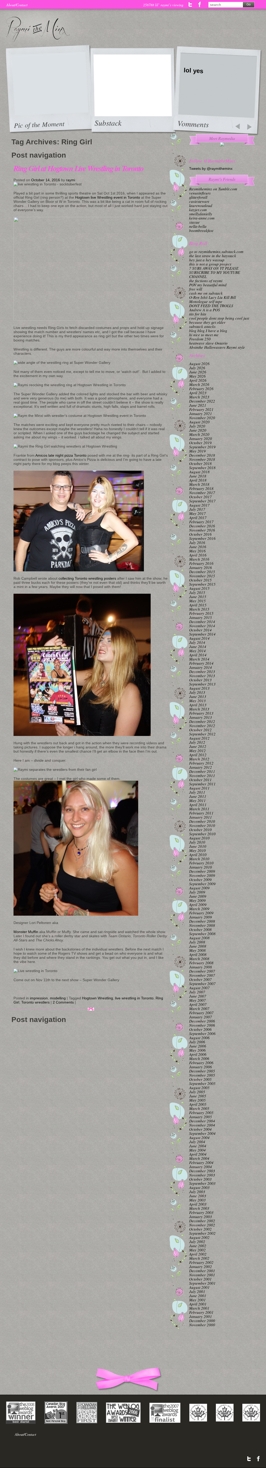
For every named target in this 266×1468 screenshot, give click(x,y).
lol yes (193, 70)
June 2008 (197, 946)
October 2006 (200, 1029)
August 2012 (199, 738)
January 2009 (200, 917)
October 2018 (200, 463)
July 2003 (197, 1191)
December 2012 (202, 721)
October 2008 (200, 929)
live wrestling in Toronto (134, 998)
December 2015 (202, 571)
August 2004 (199, 1137)
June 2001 (197, 1295)
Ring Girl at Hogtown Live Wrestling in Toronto (78, 168)
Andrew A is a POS (204, 309)
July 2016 (197, 542)
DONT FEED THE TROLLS (211, 305)
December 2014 (202, 621)
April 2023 (198, 392)
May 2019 (197, 451)
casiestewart (199, 201)
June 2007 (197, 996)
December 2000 (202, 1320)
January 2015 (200, 617)
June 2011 (197, 796)
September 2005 (202, 1083)
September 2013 (202, 684)
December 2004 (202, 1120)
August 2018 (199, 471)
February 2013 (201, 713)
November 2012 (202, 725)
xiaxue (194, 222)
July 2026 (197, 367)
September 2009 (202, 883)
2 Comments (63, 1002)
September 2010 (202, 833)
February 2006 (201, 1062)
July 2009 (197, 892)
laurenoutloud (200, 205)
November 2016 (202, 530)
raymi (70, 180)
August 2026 (199, 363)
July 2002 (197, 1241)
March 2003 (199, 1208)
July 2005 (197, 1091)
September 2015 (202, 584)
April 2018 (198, 480)
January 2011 (200, 817)
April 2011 (198, 804)
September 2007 (202, 983)
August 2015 (199, 588)
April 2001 (198, 1304)
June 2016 (197, 546)
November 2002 (202, 1224)
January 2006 (200, 1066)
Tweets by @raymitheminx (210, 168)
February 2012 (201, 763)
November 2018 (202, 459)
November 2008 (202, 925)
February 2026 (201, 388)
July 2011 (197, 792)
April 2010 (198, 854)
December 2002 (202, 1220)
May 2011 (197, 800)
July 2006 (197, 1041)
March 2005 (199, 1108)
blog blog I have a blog (208, 330)
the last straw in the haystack (212, 255)
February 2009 (201, 912)
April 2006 (198, 1054)
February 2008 (201, 962)
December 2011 (202, 771)
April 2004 (198, 1154)
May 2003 (197, 1199)
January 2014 (200, 667)
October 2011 (200, 779)
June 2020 (197, 430)
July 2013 (197, 692)
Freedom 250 (200, 338)
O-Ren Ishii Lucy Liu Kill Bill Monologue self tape (212, 299)
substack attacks (202, 326)
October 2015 (200, 580)
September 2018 (202, 467)
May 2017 (197, 513)
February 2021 (201, 409)
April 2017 (198, 517)
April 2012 (198, 754)
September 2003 (202, 1183)
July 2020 (197, 426)
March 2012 (199, 758)
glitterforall (198, 197)
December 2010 (202, 821)
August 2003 (199, 1187)
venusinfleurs (200, 193)
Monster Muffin (26, 932)
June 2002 (197, 1245)
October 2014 (200, 629)
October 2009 (200, 879)
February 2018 (201, 488)
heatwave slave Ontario (208, 343)
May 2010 (197, 850)
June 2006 (197, 1046)
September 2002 (202, 1233)
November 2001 (202, 1274)
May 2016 (197, 550)
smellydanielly (200, 213)
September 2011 (202, 783)
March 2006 (199, 1058)
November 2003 (202, 1175)
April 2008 (198, 954)
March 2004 (199, 1158)
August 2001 (199, 1287)
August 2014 (199, 638)
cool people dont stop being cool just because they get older (219, 320)
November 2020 (202, 417)
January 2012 (200, 767)
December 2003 (202, 1170)
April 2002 (198, 1254)
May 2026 (197, 376)
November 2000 (202, 1324)
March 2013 (199, 709)
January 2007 (200, 1016)
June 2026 (197, 371)
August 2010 (199, 837)
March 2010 (199, 858)
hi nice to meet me (203, 334)
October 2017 (200, 496)
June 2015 (197, 596)
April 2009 (198, 904)
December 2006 (202, 1021)
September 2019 (202, 446)
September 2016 (202, 538)
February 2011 (201, 813)
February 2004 (201, 1162)
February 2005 (201, 1112)
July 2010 (197, 842)
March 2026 (199, 384)
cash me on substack (206, 293)
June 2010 (197, 846)
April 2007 (198, 1004)
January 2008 (200, 966)
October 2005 (200, 1079)
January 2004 (200, 1166)
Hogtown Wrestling (97, 998)
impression (39, 998)
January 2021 (200, 413)
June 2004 (197, 1145)
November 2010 (202, 825)
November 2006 (202, 1025)
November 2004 (202, 1125)
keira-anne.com (202, 218)
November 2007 (202, 975)
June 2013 (197, 696)
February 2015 (201, 613)
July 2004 (197, 1141)
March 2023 (199, 396)
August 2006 (199, 1037)
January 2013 (200, 717)
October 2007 (200, 979)
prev (237, 127)
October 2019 (200, 442)
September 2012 (202, 733)
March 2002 (199, 1258)
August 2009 (199, 887)
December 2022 (202, 401)
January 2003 (200, 1216)
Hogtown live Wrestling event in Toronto (107, 197)
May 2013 (197, 700)
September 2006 (202, 1033)
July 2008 (197, 942)
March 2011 (199, 808)
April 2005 (198, 1104)
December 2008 (202, 921)
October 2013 (200, 679)
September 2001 (202, 1283)
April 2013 (198, 704)
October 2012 (200, 729)
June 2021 (197, 405)
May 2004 (197, 1150)
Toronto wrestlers (35, 1002)
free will (195, 289)
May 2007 (197, 1000)
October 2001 (200, 1279)
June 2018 (197, 475)
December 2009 (202, 871)
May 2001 (197, 1299)
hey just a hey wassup (206, 259)
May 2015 (197, 600)
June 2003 (197, 1195)
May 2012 (197, 750)
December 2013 (202, 671)
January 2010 (200, 867)
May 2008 (197, 950)
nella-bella (198, 226)
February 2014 (201, 663)
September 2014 (202, 634)
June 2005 (197, 1095)
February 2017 (201, 521)
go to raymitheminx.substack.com (216, 251)
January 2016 (200, 567)
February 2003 (201, 1212)
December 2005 (202, 1070)
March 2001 (199, 1308)
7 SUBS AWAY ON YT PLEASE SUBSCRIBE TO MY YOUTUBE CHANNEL (214, 272)
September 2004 (202, 1133)
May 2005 (197, 1100)
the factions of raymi (205, 280)
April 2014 (198, 654)
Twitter (190, 4)
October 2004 (200, 1129)
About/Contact (17, 4)
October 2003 (200, 1179)
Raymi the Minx (38, 29)
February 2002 (201, 1262)
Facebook (200, 4)
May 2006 (197, 1050)
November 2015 (202, 575)
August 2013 (199, 688)
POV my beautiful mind (208, 284)
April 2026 (198, 380)
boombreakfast (201, 230)
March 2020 (199, 434)
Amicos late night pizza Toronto (61, 455)
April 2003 (198, 1204)
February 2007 (201, 1012)
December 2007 (202, 971)
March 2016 (199, 559)
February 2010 (201, 862)
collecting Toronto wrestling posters (87, 578)
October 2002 (200, 1229)
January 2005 (200, 1116)
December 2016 (202, 525)
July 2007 (197, 991)
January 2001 (200, 1316)
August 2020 (199, 421)
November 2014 (202, 625)
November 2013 (202, 675)
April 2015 (198, 604)
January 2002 (200, 1266)
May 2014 (197, 650)
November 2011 (202, 775)
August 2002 (199, 1237)
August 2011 (199, 788)
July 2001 (197, 1291)
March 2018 (199, 484)
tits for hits (197, 313)
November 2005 (202, 1075)
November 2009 (202, 875)
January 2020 (200, 438)
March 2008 (199, 958)
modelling (58, 998)
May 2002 (197, 1249)
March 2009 (199, 908)
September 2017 (202, 500)
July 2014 (197, 642)
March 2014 (199, 659)
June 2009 (197, 896)
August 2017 (199, 505)
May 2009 (197, 900)
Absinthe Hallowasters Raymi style (217, 347)
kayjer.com (198, 209)
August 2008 (199, 937)
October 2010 (200, 829)
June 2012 (197, 746)
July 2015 (197, 592)
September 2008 (202, 933)
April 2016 (198, 555)
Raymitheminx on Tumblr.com (213, 188)
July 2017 (197, 509)
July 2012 (197, 742)
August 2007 (199, 987)
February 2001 (201, 1312)
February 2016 (201, 563)
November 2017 (202, 492)
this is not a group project (210, 264)
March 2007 (199, 1008)
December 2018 (202, 455)
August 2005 (199, 1087)
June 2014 (197, 646)
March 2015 (199, 609)
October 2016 (200, 534)
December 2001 (202, 1270)
